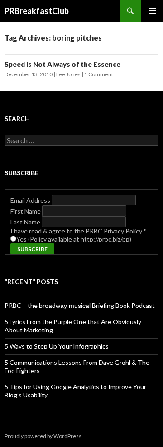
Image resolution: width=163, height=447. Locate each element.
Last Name (26, 222)
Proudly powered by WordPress (43, 436)
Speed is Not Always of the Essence (62, 64)
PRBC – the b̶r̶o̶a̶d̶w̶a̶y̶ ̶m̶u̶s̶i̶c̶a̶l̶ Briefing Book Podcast (80, 305)
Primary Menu (152, 11)
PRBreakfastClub (37, 11)
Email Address (31, 200)
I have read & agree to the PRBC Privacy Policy (78, 231)
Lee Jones (68, 74)
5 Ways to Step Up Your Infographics (57, 346)
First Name (26, 211)
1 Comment (98, 74)
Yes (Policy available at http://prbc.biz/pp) (73, 239)
